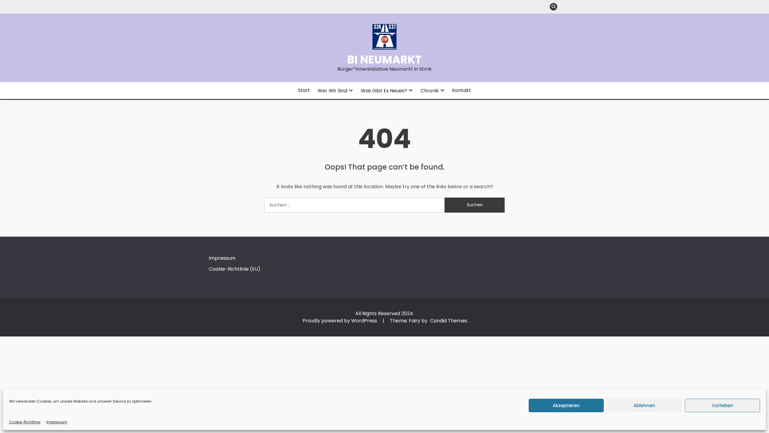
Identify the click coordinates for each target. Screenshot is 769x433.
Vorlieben (722, 405)
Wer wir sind (332, 90)
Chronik (430, 90)
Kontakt (461, 90)
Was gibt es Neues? (384, 90)
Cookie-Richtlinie (24, 422)
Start (304, 90)
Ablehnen (644, 405)
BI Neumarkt (384, 59)
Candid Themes (448, 320)
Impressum (56, 422)
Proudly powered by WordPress (340, 320)
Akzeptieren (566, 405)
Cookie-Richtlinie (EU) (234, 269)
